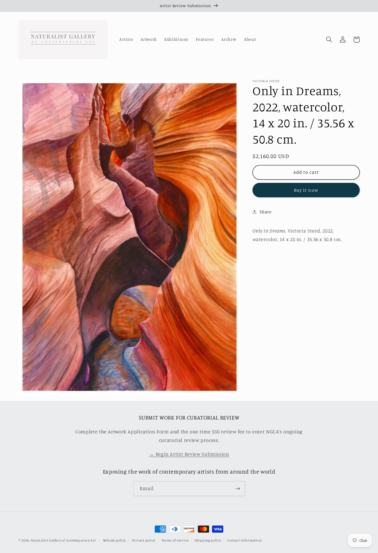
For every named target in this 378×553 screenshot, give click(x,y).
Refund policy (114, 540)
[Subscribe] (238, 488)
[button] (329, 39)
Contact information (244, 540)
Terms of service (175, 540)
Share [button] (265, 211)
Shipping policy (208, 540)
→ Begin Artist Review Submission (189, 454)
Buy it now (306, 190)
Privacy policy (143, 540)
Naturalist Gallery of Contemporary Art (63, 540)
